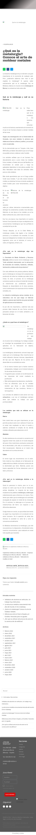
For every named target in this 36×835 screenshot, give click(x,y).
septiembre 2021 (10, 643)
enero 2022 (8, 633)
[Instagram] (7, 806)
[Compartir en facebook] (8, 69)
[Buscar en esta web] (18, 690)
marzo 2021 (8, 658)
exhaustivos (6, 397)
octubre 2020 (9, 670)
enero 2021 (8, 662)
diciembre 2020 (10, 665)
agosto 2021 (8, 645)
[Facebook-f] (4, 806)
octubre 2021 (9, 641)
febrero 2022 (9, 631)
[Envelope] (10, 806)
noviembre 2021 (10, 638)
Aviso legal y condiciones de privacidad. (18, 818)
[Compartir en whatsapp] (4, 69)
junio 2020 (8, 672)
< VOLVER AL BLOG (8, 44)
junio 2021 (8, 650)
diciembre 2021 (10, 636)
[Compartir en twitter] (11, 69)
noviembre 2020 (10, 667)
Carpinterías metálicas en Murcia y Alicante (14, 552)
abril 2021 (8, 655)
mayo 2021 (8, 653)
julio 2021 (8, 648)
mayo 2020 (8, 675)
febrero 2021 (9, 660)
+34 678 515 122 (10, 757)
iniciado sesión (19, 582)
